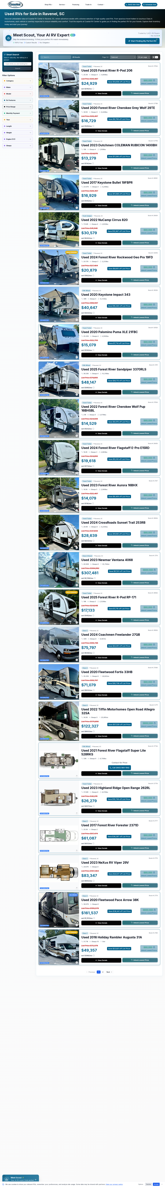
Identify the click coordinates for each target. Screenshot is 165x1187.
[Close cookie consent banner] (162, 1184)
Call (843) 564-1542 (120, 768)
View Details (102, 93)
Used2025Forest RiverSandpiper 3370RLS (113, 369)
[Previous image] (41, 80)
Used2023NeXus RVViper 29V (105, 862)
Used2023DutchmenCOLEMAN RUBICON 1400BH (119, 145)
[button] (82, 38)
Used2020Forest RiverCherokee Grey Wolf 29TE (118, 108)
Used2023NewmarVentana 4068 (107, 560)
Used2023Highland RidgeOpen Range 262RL (115, 788)
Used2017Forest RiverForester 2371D (109, 825)
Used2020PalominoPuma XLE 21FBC (109, 332)
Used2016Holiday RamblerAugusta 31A (111, 937)
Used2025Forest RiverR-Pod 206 (106, 70)
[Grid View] (153, 57)
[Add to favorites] (77, 96)
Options (140, 1184)
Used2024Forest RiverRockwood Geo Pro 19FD (117, 257)
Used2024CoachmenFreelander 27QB (110, 634)
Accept (156, 1184)
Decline (148, 1184)
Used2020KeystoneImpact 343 (105, 294)
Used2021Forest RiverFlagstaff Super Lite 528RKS (113, 752)
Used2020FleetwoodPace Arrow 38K (110, 900)
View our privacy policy (114, 1184)
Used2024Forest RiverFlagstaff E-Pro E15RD (115, 448)
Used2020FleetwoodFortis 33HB (106, 672)
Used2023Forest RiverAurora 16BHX (109, 485)
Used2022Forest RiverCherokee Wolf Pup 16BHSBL (113, 408)
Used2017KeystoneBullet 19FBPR (107, 182)
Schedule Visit (150, 5)
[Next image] (76, 80)
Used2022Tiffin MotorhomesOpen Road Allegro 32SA (118, 711)
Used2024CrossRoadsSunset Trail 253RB (113, 522)
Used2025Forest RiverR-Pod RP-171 (108, 597)
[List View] (156, 57)
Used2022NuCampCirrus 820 (104, 220)
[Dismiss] (4, 1176)
